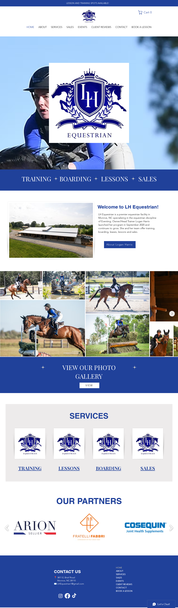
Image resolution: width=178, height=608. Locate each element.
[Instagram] (60, 596)
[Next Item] (172, 313)
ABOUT (119, 571)
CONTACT (121, 587)
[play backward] (7, 527)
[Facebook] (67, 596)
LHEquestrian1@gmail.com (70, 583)
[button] (146, 12)
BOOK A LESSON (124, 591)
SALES (119, 577)
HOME (119, 567)
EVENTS (120, 581)
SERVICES (121, 574)
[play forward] (171, 527)
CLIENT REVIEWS (124, 584)
